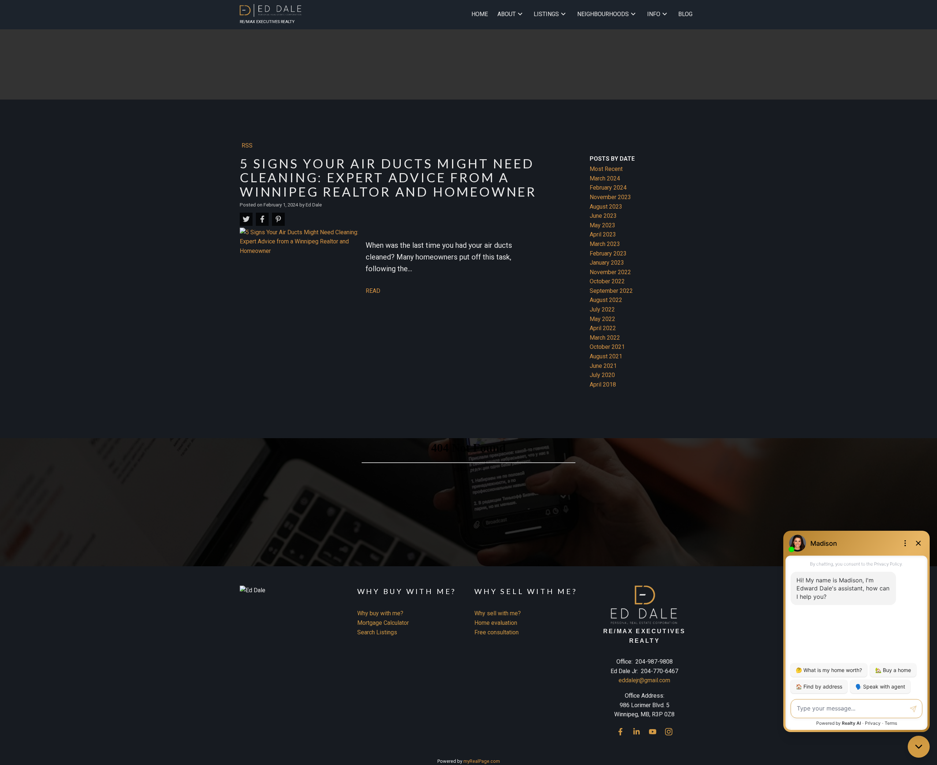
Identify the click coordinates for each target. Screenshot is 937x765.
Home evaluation (495, 622)
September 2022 (611, 290)
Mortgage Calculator (383, 622)
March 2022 (605, 337)
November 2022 (610, 272)
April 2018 (603, 384)
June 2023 (603, 215)
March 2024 (605, 178)
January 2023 (607, 262)
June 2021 (603, 365)
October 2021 (607, 346)
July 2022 (602, 309)
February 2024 (608, 187)
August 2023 (606, 206)
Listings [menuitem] (546, 14)
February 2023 (608, 253)
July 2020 (602, 375)
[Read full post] (300, 264)
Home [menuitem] (479, 14)
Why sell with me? (497, 613)
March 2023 (605, 243)
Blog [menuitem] (685, 14)
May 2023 (602, 225)
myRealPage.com (481, 761)
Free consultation (496, 632)
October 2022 (607, 281)
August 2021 (606, 356)
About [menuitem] (506, 14)
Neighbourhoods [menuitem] (603, 14)
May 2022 (602, 319)
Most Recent (606, 168)
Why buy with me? (380, 613)
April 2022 (603, 328)
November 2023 (610, 197)
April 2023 (603, 234)
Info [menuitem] (653, 14)
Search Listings (377, 632)
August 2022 (606, 299)
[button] (620, 731)
